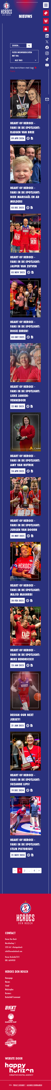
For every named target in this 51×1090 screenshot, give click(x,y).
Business (8, 993)
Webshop (46, 29)
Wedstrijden (9, 989)
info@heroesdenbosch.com (13, 951)
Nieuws (7, 981)
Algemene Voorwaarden (34, 1085)
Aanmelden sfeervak (46, 21)
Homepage (9, 977)
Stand (7, 985)
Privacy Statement (19, 1085)
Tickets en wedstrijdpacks (46, 13)
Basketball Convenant (12, 997)
